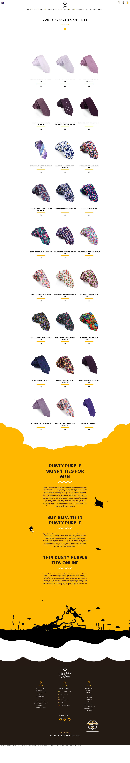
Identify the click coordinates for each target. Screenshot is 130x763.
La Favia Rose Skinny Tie (89, 209)
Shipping (88, 690)
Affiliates (89, 699)
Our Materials (40, 696)
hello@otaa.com (66, 691)
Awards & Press (41, 707)
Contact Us (88, 688)
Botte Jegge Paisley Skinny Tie (41, 252)
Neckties (29, 9)
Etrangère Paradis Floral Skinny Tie (89, 295)
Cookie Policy (88, 704)
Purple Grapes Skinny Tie (41, 380)
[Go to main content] (65, 28)
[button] (119, 2)
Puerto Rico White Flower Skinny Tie (65, 166)
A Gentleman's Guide (40, 703)
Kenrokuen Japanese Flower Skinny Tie (65, 338)
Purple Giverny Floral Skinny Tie (41, 295)
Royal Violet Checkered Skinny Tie (41, 166)
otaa (62, 702)
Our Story (92, 9)
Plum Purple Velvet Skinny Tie (89, 123)
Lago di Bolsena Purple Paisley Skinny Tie (41, 209)
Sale (86, 9)
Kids (73, 9)
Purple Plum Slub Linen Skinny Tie (89, 381)
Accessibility (89, 710)
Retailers (89, 695)
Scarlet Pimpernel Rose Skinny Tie (65, 295)
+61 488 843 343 (65, 699)
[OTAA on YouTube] (69, 720)
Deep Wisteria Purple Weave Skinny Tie (89, 80)
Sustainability (41, 705)
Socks (59, 9)
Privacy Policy (88, 708)
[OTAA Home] (65, 4)
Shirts (35, 9)
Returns (88, 692)
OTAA (62, 697)
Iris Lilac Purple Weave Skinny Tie (40, 80)
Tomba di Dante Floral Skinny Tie (40, 338)
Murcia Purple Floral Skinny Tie (89, 166)
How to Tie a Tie (41, 688)
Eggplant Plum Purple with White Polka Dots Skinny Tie (65, 123)
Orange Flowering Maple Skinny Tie (65, 381)
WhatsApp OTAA (65, 705)
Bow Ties (42, 9)
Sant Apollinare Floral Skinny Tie (89, 252)
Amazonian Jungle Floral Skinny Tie (89, 338)
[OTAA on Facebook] (61, 720)
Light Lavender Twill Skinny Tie (65, 80)
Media (89, 701)
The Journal (41, 700)
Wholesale (89, 697)
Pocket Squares (51, 9)
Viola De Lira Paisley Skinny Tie (65, 209)
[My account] (124, 2)
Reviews (100, 9)
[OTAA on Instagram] (65, 720)
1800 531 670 (64, 694)
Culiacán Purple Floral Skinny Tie (65, 252)
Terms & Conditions (89, 706)
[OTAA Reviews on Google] (92, 726)
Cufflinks (66, 9)
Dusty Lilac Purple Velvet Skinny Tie (41, 123)
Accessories (79, 9)
